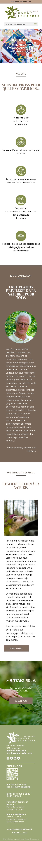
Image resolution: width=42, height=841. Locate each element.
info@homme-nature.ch (19, 753)
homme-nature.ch (16, 750)
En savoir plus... (16, 648)
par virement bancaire (18, 787)
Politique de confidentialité (19, 829)
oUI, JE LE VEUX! (21, 700)
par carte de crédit (17, 784)
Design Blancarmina (32, 839)
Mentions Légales (19, 833)
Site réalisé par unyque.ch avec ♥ (14, 839)
